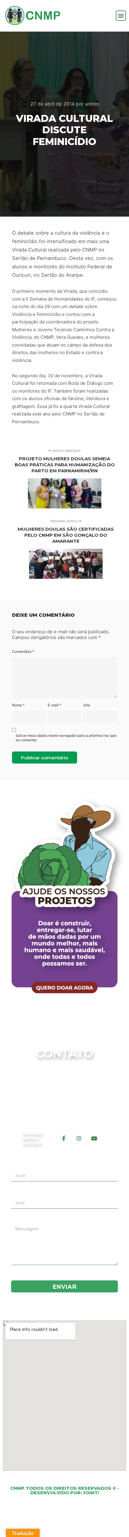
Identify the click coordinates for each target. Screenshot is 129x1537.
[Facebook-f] (63, 1138)
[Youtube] (94, 1138)
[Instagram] (79, 1138)
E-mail (54, 705)
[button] (121, 16)
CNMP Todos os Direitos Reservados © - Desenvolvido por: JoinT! (64, 1490)
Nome (18, 705)
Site (86, 705)
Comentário (23, 651)
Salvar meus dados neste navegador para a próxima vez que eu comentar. (66, 737)
